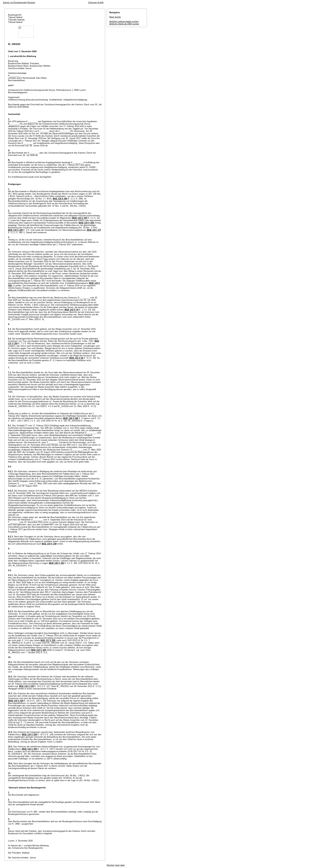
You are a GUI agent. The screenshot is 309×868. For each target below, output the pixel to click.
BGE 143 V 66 (76, 358)
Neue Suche (115, 17)
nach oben (120, 865)
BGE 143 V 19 (71, 309)
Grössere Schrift (95, 2)
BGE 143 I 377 (94, 230)
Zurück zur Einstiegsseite (15, 2)
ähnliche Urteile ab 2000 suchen (124, 24)
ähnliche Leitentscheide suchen (124, 21)
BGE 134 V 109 (79, 218)
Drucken (31, 2)
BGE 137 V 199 (48, 640)
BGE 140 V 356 (56, 563)
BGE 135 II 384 (60, 198)
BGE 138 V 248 (70, 418)
